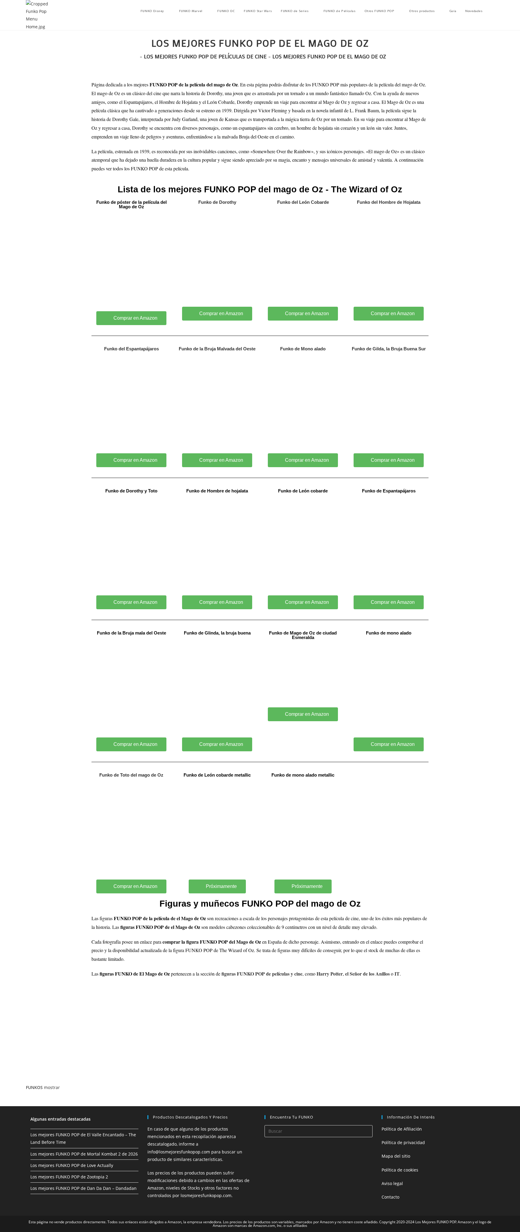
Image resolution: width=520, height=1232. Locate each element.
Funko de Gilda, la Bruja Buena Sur (389, 348)
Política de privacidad (403, 1142)
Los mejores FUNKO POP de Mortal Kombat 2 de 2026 (84, 1154)
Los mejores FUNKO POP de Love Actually (71, 1165)
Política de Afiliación (402, 1129)
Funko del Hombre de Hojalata (388, 202)
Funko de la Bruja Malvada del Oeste (217, 348)
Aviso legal (392, 1183)
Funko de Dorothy (217, 202)
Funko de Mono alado (303, 348)
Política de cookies (400, 1170)
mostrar (52, 1087)
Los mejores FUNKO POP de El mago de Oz (329, 56)
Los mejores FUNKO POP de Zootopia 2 (69, 1177)
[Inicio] (136, 56)
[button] (217, 886)
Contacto (390, 1197)
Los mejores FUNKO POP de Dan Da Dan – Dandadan (83, 1188)
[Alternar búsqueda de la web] (493, 11)
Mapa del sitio (396, 1156)
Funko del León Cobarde (303, 202)
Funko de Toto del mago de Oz (131, 774)
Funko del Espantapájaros (131, 348)
